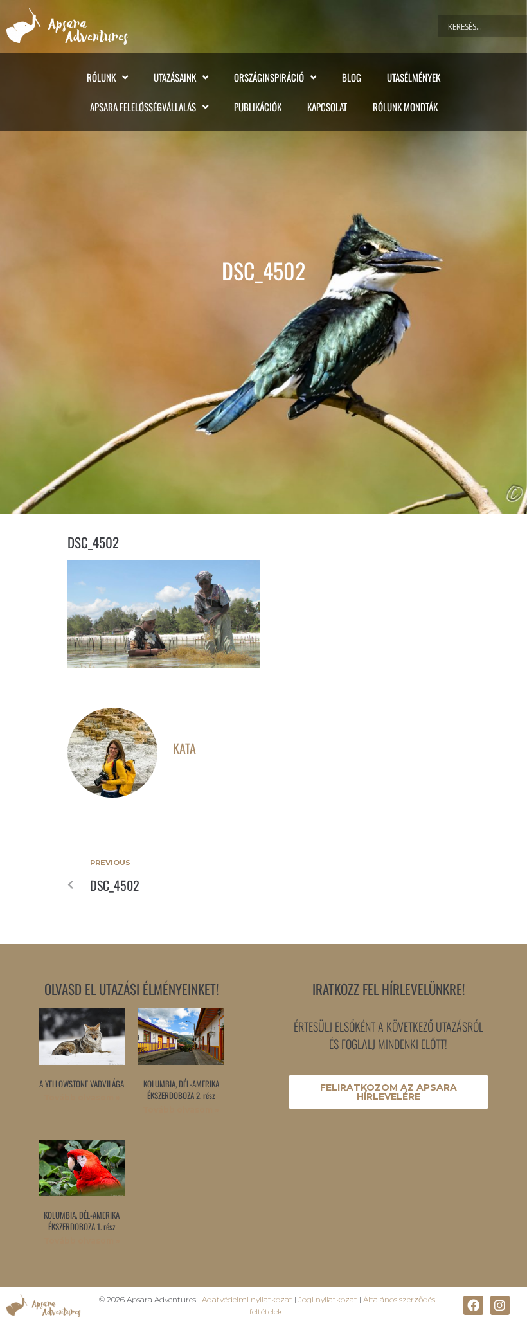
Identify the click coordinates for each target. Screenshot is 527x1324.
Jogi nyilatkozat (327, 1299)
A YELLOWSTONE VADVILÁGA (81, 1083)
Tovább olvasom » (82, 1097)
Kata (184, 748)
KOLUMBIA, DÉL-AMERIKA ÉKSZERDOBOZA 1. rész (82, 1220)
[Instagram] (500, 1305)
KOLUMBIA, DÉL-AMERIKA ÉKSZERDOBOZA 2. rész (181, 1089)
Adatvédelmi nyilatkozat (247, 1299)
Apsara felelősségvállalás (143, 107)
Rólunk (101, 77)
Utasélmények (413, 77)
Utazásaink (175, 77)
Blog (351, 77)
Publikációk (257, 107)
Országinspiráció (269, 77)
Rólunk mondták (405, 107)
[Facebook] (473, 1305)
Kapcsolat (327, 107)
